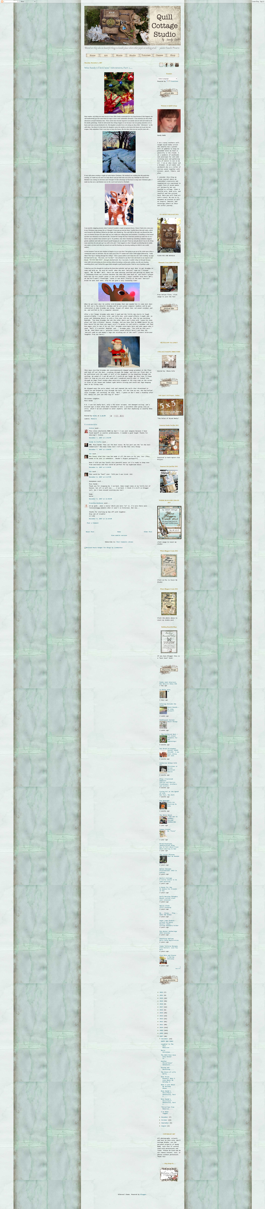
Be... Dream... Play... (169, 913)
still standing (165, 907)
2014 (162, 1016)
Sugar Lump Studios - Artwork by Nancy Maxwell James (168, 922)
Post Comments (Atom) (125, 542)
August (164, 1126)
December (165, 1039)
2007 (162, 1036)
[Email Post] (111, 416)
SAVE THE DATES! (166, 915)
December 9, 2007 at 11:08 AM (100, 499)
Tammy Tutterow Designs (169, 946)
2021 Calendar (165, 933)
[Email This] (115, 416)
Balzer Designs (165, 869)
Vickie (91, 428)
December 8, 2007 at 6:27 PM (100, 477)
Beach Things (172, 722)
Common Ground (165, 829)
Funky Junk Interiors (168, 682)
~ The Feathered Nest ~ (169, 734)
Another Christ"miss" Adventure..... (167, 1063)
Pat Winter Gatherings (168, 931)
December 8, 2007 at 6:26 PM (100, 467)
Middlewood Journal (167, 720)
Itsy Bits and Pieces (168, 955)
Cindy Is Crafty (95, 442)
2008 (162, 1033)
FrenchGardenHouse (96, 503)
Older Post (148, 532)
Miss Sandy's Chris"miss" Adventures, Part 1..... (168, 1101)
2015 (162, 1013)
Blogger (143, 1194)
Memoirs (94, 419)
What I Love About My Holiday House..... (168, 1086)
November (165, 1117)
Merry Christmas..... (167, 1051)
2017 (162, 1007)
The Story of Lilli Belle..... (168, 1073)
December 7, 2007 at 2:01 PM (100, 438)
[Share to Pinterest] (123, 416)
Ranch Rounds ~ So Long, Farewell (173, 709)
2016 (162, 1010)
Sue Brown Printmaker (168, 749)
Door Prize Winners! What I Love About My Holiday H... (168, 1079)
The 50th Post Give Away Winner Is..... (168, 1056)
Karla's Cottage (166, 878)
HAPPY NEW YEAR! (167, 1041)
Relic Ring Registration (169, 940)
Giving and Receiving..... (167, 1068)
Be (168, 691)
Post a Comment (93, 523)
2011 (162, 1024)
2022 (162, 992)
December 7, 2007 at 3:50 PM (100, 449)
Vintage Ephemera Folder (169, 925)
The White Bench (166, 815)
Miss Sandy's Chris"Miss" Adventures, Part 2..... (168, 1093)
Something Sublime (167, 939)
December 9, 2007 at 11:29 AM (100, 519)
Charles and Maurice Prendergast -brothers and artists (168, 784)
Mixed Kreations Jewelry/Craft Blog (167, 844)
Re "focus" (171, 831)
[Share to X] (119, 416)
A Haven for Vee (166, 887)
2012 (162, 1021)
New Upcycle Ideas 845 (168, 684)
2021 (162, 995)
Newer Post (90, 532)
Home (119, 532)
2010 (162, 1027)
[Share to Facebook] (121, 416)
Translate (174, 81)
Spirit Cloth (164, 906)
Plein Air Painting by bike (172, 804)
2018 (162, 1004)
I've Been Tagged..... (166, 1112)
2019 (162, 1001)
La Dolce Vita (165, 690)
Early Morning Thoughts (169, 896)
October (164, 1120)
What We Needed (173, 856)
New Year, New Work (167, 795)
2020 (162, 998)
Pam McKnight (164, 801)
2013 (162, 1019)
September (165, 1123)
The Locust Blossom (167, 855)
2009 (162, 1030)
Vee (90, 454)
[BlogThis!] (117, 416)
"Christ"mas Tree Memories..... (167, 1108)
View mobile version (119, 535)
